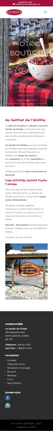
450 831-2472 (24, 344)
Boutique (11, 375)
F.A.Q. (10, 379)
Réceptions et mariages (18, 367)
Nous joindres (14, 383)
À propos (11, 360)
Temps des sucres (16, 364)
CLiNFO (32, 427)
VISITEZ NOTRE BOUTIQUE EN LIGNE (26, 48)
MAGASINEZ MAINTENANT (26, 92)
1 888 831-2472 (24, 348)
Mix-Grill (11, 371)
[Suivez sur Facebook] (7, 398)
